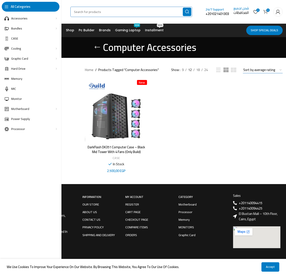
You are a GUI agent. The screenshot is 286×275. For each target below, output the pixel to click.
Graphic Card (187, 235)
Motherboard (188, 204)
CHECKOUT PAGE (136, 220)
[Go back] (97, 47)
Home (89, 70)
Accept (270, 266)
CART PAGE (133, 212)
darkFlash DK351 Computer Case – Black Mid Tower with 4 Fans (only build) (116, 149)
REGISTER (132, 204)
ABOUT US (89, 212)
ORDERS (131, 235)
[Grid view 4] (233, 70)
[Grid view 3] (226, 70)
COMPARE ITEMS (136, 227)
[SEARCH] (187, 12)
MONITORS (186, 227)
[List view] (218, 70)
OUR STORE (90, 204)
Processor (185, 212)
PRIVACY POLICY (93, 227)
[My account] (278, 11)
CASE (116, 158)
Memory (184, 220)
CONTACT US (91, 220)
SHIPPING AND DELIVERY (98, 235)
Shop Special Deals (264, 30)
